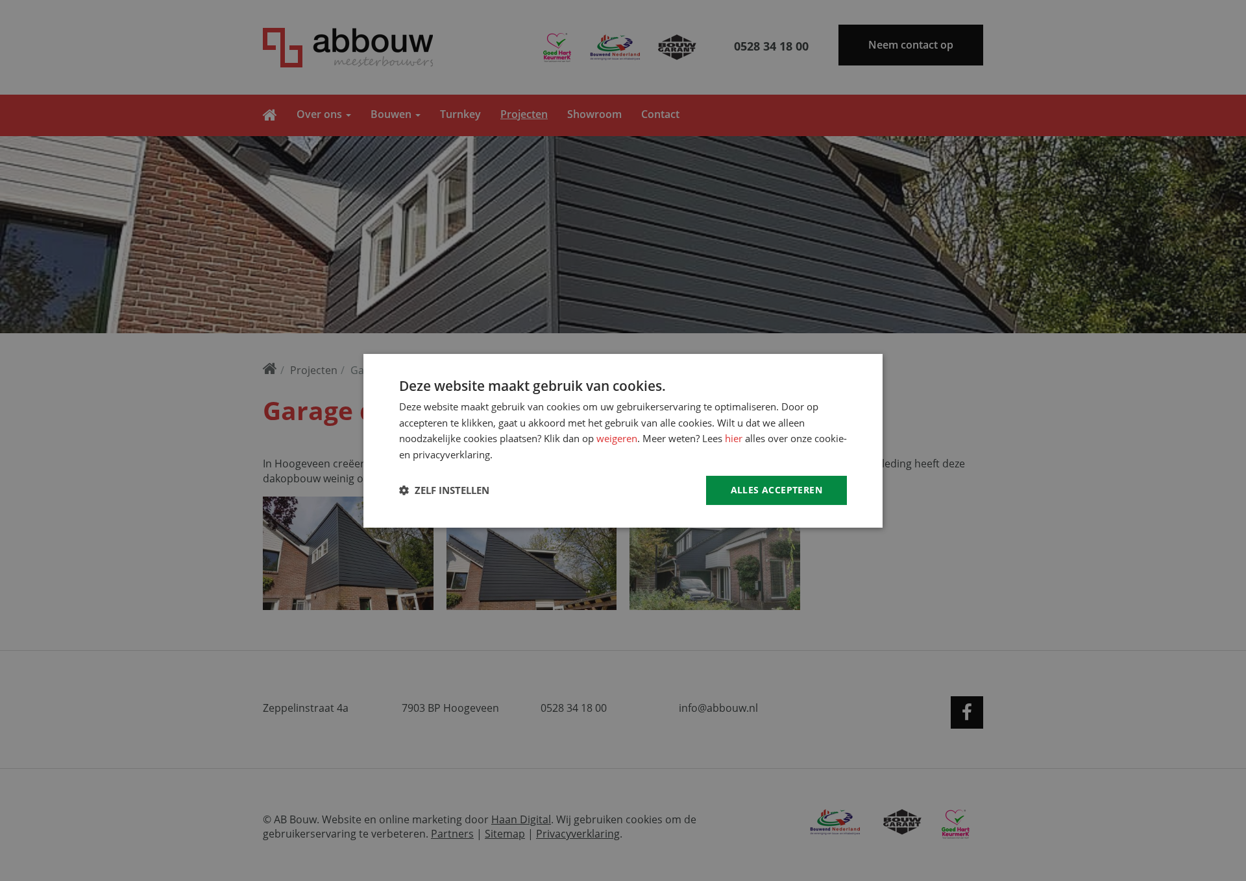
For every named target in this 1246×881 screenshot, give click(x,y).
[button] (444, 490)
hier (733, 438)
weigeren (616, 438)
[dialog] (623, 440)
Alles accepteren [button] (776, 490)
